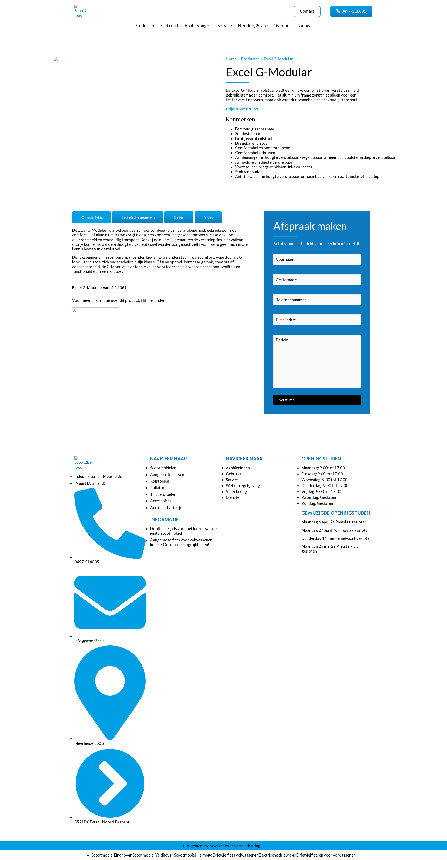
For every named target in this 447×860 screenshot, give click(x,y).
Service (224, 25)
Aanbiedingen (198, 25)
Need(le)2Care (253, 25)
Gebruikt (170, 25)
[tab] (91, 217)
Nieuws (304, 25)
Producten (145, 25)
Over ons (282, 25)
